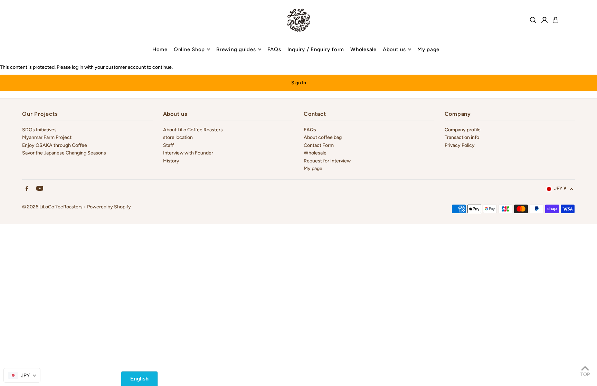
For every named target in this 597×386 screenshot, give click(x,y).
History (171, 161)
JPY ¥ (560, 188)
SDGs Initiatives (39, 130)
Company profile (463, 130)
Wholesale (315, 153)
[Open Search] (533, 20)
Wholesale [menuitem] (363, 49)
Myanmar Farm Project (47, 137)
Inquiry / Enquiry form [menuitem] (315, 49)
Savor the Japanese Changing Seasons (64, 153)
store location (178, 137)
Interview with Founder (188, 153)
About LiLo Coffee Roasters (193, 130)
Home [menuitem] (160, 49)
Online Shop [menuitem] (189, 49)
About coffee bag (323, 137)
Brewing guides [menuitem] (236, 49)
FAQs (310, 130)
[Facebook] (27, 189)
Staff (168, 145)
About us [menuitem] (394, 49)
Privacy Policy (460, 145)
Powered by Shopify (109, 207)
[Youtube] (39, 189)
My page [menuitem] (428, 49)
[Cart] (555, 20)
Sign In (298, 83)
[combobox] (21, 375)
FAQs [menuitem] (274, 49)
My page (313, 168)
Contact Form (319, 145)
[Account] (544, 20)
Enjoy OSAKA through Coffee (54, 145)
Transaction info (462, 137)
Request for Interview (327, 161)
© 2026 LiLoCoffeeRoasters (52, 207)
